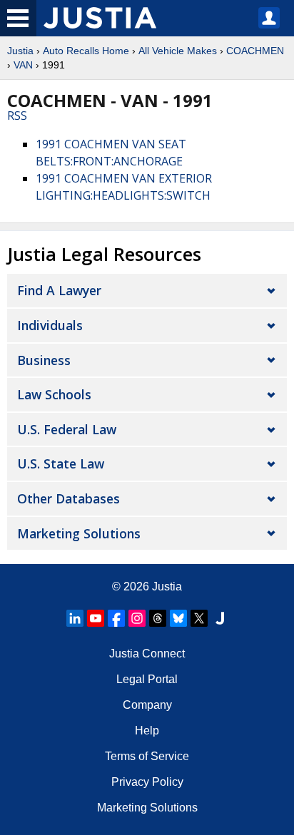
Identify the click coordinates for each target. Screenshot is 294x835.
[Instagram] (137, 618)
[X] (199, 618)
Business (44, 360)
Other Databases (68, 498)
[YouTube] (95, 618)
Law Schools (54, 394)
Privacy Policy (147, 782)
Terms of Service (147, 756)
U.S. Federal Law (66, 429)
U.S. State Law (60, 463)
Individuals (50, 325)
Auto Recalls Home (86, 50)
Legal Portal (147, 679)
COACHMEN (255, 50)
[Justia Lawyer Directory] (219, 618)
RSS (17, 115)
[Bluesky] (178, 618)
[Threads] (157, 618)
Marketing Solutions (79, 533)
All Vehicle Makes (177, 50)
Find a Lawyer (59, 290)
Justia (20, 50)
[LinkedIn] (74, 618)
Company (147, 705)
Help (147, 730)
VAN (23, 65)
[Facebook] (116, 618)
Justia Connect (147, 653)
